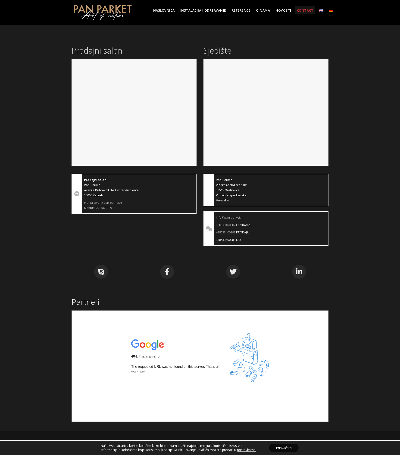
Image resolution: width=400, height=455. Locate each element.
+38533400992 (225, 232)
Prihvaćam (284, 447)
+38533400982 (225, 225)
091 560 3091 (104, 208)
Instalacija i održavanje (203, 10)
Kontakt (305, 10)
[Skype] (101, 271)
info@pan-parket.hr (230, 217)
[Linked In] (299, 271)
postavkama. (246, 450)
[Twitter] (233, 271)
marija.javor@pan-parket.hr (103, 202)
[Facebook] (167, 271)
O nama (263, 10)
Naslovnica (164, 10)
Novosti (283, 10)
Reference (241, 10)
